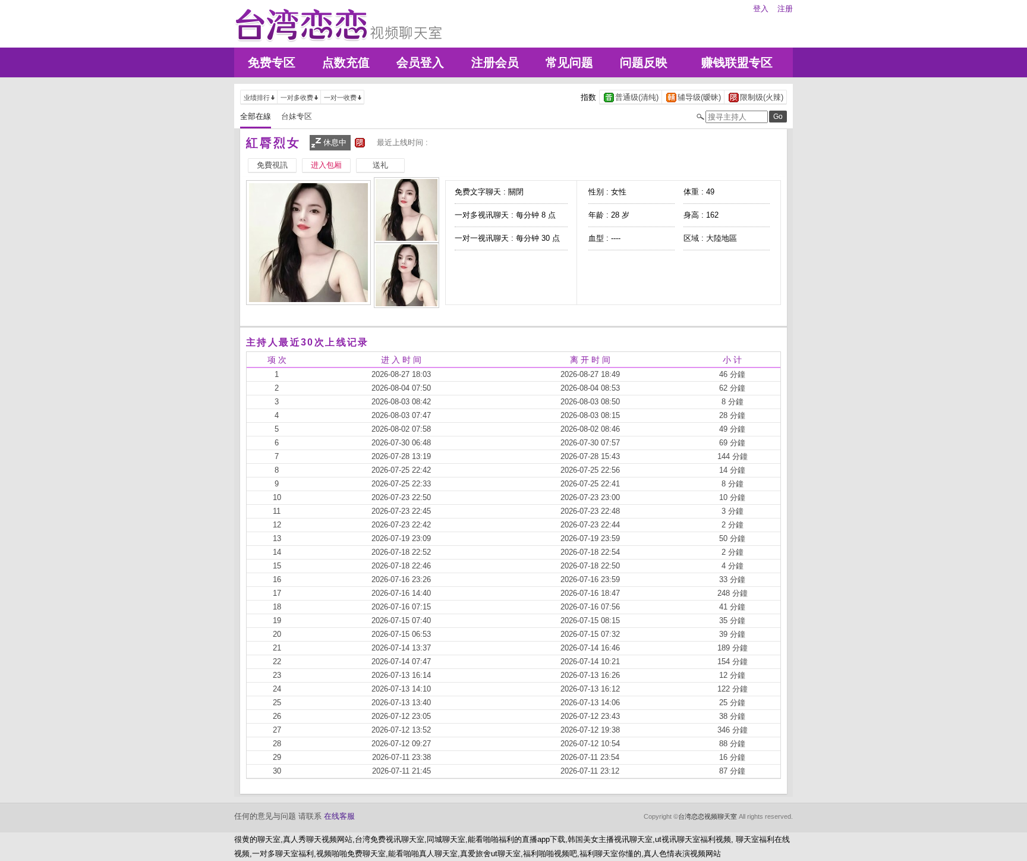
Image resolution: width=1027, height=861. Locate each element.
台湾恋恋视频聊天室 (707, 816)
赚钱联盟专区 (737, 62)
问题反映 (643, 62)
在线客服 (339, 816)
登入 (760, 8)
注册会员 (495, 62)
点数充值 (346, 62)
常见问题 (569, 62)
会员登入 (420, 62)
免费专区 (271, 62)
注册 (785, 8)
